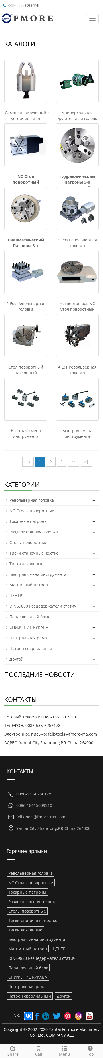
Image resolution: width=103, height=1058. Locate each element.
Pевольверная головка (31, 500)
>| (86, 461)
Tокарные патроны (28, 521)
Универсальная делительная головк (77, 115)
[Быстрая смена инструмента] (25, 399)
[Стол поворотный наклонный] (25, 335)
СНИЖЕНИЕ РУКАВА (28, 627)
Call (38, 1054)
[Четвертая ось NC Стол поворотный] (77, 272)
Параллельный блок (29, 616)
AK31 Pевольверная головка (77, 369)
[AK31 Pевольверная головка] (77, 335)
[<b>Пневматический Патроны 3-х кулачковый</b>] (25, 208)
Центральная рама (28, 638)
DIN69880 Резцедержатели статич (43, 606)
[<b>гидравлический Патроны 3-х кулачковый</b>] (77, 144)
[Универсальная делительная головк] (77, 81)
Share (13, 1054)
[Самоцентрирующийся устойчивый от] (25, 81)
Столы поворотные (28, 542)
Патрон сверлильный (30, 648)
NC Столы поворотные (31, 510)
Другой (16, 659)
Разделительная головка (33, 532)
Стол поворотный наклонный (25, 369)
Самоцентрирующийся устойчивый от (28, 115)
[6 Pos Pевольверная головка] (77, 208)
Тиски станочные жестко (33, 553)
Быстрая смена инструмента (26, 433)
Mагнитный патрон (28, 585)
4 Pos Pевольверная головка (25, 306)
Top (90, 1054)
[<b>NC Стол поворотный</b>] (25, 144)
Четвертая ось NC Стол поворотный (77, 306)
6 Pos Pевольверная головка (77, 242)
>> (74, 461)
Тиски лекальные (26, 563)
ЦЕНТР (15, 595)
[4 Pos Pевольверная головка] (25, 272)
